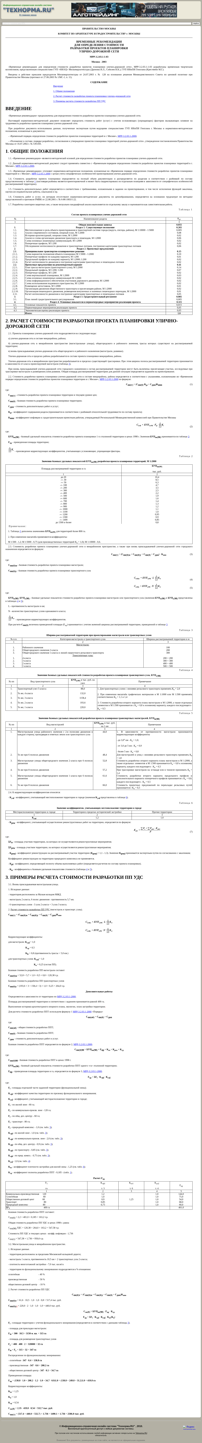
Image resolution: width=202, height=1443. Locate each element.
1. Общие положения (64, 91)
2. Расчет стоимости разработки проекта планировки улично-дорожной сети (92, 96)
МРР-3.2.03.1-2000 (127, 136)
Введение (58, 86)
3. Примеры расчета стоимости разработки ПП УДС (79, 101)
